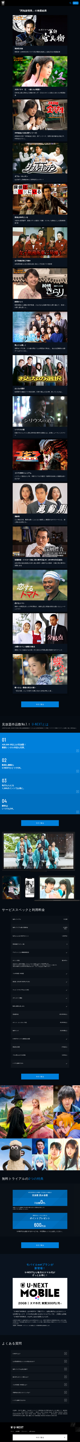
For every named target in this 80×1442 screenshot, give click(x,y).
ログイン (76, 3)
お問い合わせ (32, 1431)
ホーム (12, 1431)
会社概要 (18, 1431)
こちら (41, 966)
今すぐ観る (40, 704)
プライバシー (24, 1431)
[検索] (70, 3)
